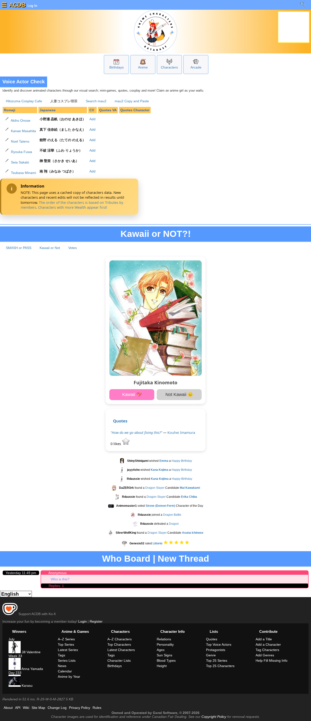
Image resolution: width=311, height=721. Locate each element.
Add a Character (268, 644)
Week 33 (15, 656)
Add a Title (264, 639)
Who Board (126, 559)
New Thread (183, 559)
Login (82, 621)
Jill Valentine (31, 652)
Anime (143, 67)
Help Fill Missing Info (271, 660)
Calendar (65, 671)
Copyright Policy (213, 717)
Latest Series (68, 650)
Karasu (27, 685)
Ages (160, 650)
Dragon (174, 523)
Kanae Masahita (23, 131)
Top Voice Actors (218, 644)
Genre (211, 655)
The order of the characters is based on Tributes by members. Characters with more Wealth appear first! (72, 205)
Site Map (38, 708)
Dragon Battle (172, 514)
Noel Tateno (20, 141)
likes (116, 443)
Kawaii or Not (50, 248)
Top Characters (119, 644)
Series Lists (67, 660)
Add (92, 119)
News (62, 666)
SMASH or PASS (18, 248)
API (17, 708)
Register (96, 621)
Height (162, 666)
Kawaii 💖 (132, 394)
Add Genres (265, 655)
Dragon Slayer (154, 487)
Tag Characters (267, 650)
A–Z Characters (119, 639)
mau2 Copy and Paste (132, 101)
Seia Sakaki (20, 162)
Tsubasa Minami (23, 173)
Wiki (26, 708)
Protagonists (215, 650)
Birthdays (116, 67)
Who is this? (60, 579)
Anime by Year (69, 676)
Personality (165, 644)
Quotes (120, 421)
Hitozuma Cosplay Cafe (24, 101)
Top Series (66, 644)
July (12, 639)
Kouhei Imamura (181, 432)
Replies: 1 (56, 586)
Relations (164, 639)
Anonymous (57, 573)
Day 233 (15, 673)
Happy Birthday (182, 461)
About (8, 708)
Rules (97, 708)
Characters (169, 67)
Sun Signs (164, 655)
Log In (31, 6)
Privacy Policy (79, 708)
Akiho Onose (20, 120)
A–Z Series (66, 639)
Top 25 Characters (220, 666)
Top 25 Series (216, 660)
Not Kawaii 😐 (179, 394)
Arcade (195, 67)
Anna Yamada (32, 669)
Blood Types (166, 660)
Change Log (57, 708)
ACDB (17, 4)
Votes (72, 248)
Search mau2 (96, 101)
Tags (61, 655)
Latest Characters (121, 650)
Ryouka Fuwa (21, 152)
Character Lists (119, 660)
